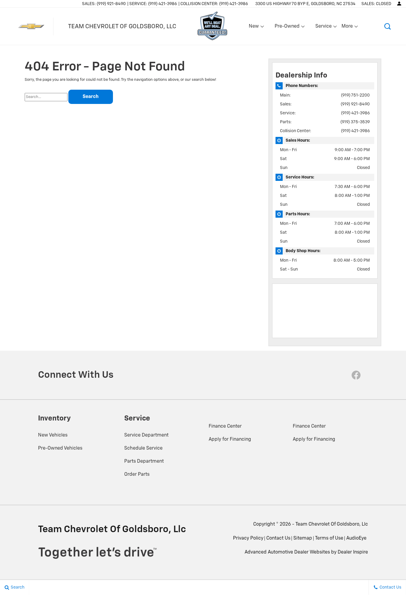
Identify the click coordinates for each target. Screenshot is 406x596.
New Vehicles (52, 435)
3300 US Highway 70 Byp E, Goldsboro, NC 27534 (305, 4)
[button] (387, 26)
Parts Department (144, 461)
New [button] (254, 27)
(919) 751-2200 (355, 95)
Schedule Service (143, 448)
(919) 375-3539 (355, 122)
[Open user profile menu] (399, 4)
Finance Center (225, 426)
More (347, 27)
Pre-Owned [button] (287, 27)
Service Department (146, 435)
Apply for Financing (230, 439)
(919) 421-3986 (355, 113)
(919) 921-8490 (355, 104)
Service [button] (323, 27)
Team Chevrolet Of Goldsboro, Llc (331, 524)
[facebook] (356, 375)
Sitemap (302, 538)
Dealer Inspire (353, 552)
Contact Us (278, 538)
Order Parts (137, 474)
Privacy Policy (248, 538)
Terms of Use (329, 538)
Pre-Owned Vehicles (60, 448)
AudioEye (356, 538)
